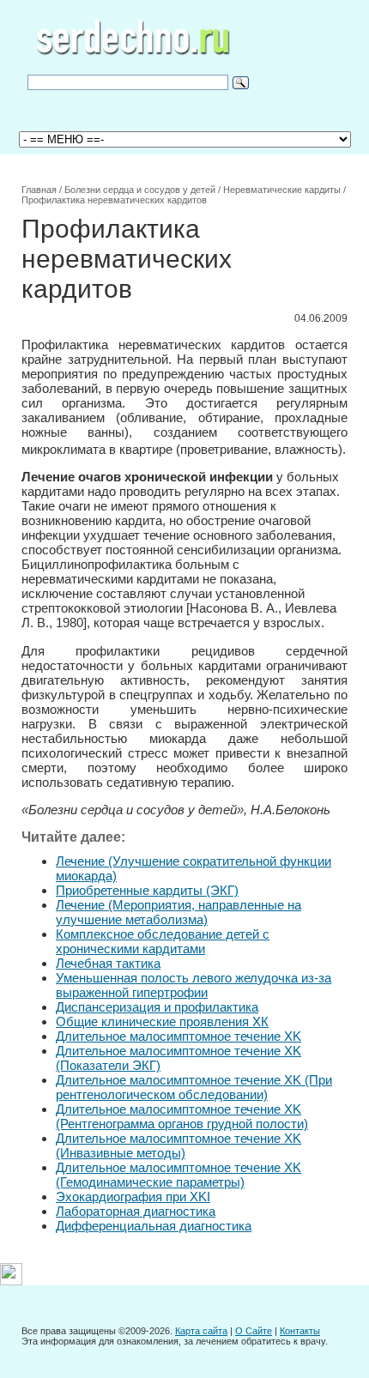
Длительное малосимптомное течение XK (178, 1036)
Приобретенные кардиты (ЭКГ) (147, 890)
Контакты (300, 1331)
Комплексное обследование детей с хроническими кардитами (162, 941)
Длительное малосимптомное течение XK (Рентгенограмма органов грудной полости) (182, 1116)
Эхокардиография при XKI (133, 1196)
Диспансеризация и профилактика (157, 1007)
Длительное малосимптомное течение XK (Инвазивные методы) (178, 1145)
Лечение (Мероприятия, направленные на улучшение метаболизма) (178, 912)
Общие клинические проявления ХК (162, 1021)
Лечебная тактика (108, 963)
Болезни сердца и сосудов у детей (139, 189)
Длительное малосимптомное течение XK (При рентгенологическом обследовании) (194, 1087)
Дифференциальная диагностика (153, 1225)
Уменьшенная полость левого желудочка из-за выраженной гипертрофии (193, 985)
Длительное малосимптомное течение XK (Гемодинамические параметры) (178, 1174)
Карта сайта (201, 1331)
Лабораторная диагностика (135, 1211)
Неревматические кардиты (282, 189)
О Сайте (253, 1331)
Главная (39, 189)
